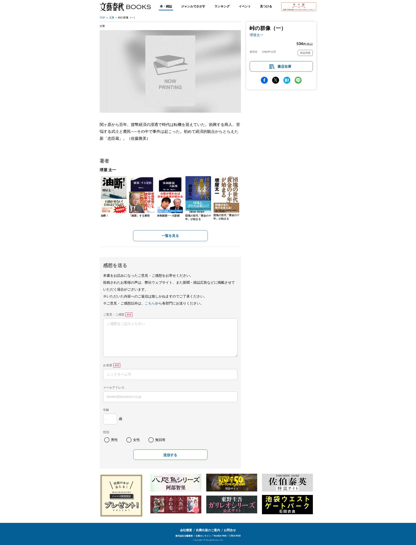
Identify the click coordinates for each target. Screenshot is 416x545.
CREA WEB (235, 536)
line (298, 80)
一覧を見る (170, 236)
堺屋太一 (256, 35)
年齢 (106, 410)
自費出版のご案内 (208, 530)
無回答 (160, 440)
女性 (136, 440)
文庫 (111, 17)
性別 (106, 432)
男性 (114, 440)
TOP (102, 17)
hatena (286, 80)
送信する (170, 455)
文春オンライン (203, 536)
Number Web (220, 536)
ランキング (222, 6)
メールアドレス (113, 387)
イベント (245, 6)
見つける (266, 6)
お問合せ (230, 530)
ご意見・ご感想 (113, 314)
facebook (264, 80)
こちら (150, 303)
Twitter (275, 80)
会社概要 (186, 530)
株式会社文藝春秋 (184, 536)
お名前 (107, 365)
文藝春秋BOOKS (125, 7)
